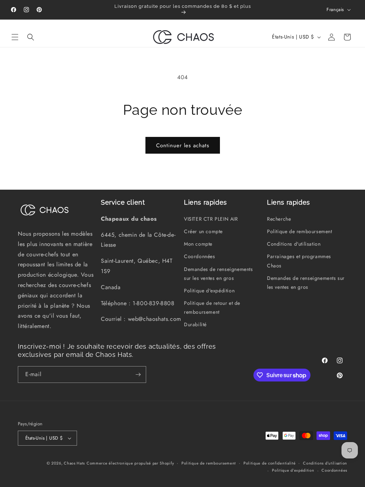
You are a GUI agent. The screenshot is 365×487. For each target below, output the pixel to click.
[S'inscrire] (138, 374)
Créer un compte (203, 231)
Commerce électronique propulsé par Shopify (130, 463)
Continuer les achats (182, 145)
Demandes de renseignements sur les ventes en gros (218, 274)
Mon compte (198, 243)
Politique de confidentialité (269, 463)
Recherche (279, 218)
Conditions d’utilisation (325, 463)
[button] (15, 37)
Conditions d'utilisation (293, 243)
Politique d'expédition (209, 290)
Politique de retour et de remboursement (212, 307)
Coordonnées (199, 256)
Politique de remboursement (299, 231)
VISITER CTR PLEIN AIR (211, 218)
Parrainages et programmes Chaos (299, 261)
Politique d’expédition (293, 470)
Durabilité (195, 324)
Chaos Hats (74, 463)
